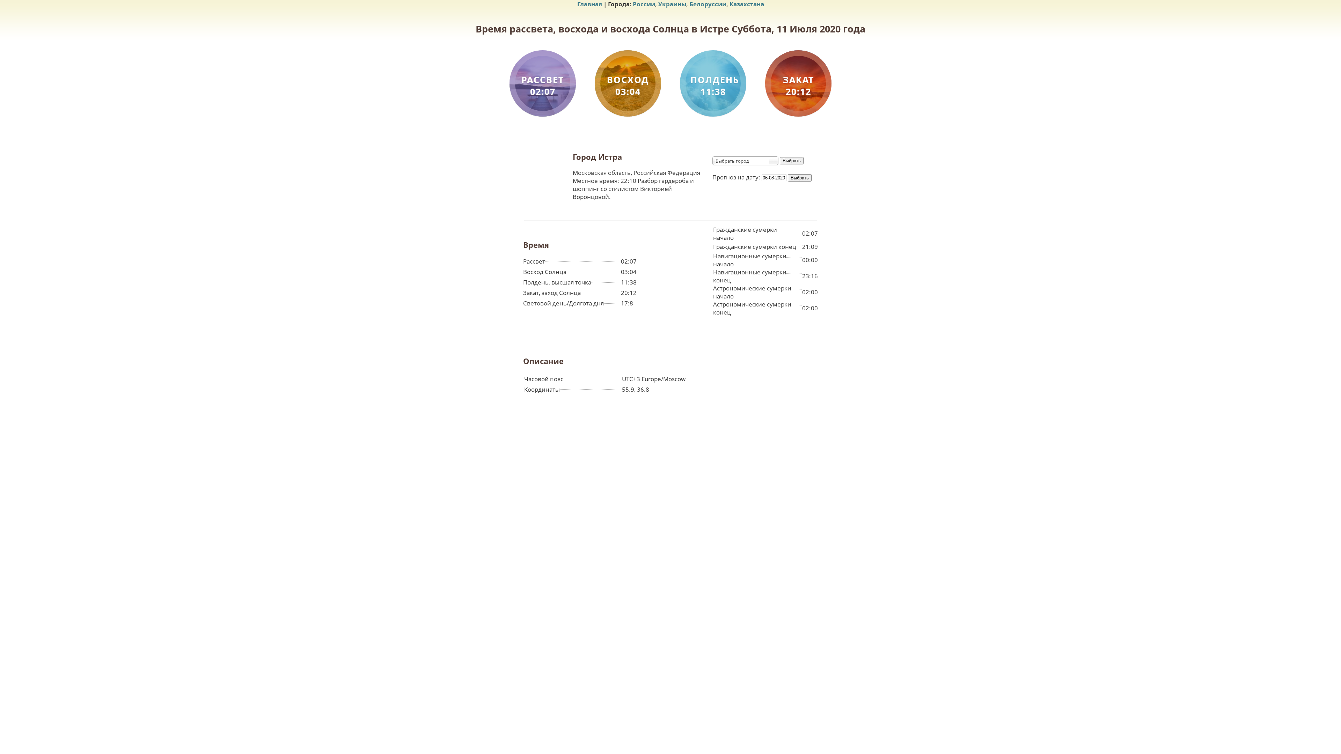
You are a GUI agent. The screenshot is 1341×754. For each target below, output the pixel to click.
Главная (589, 4)
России (644, 4)
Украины (672, 4)
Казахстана (747, 4)
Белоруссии (707, 4)
